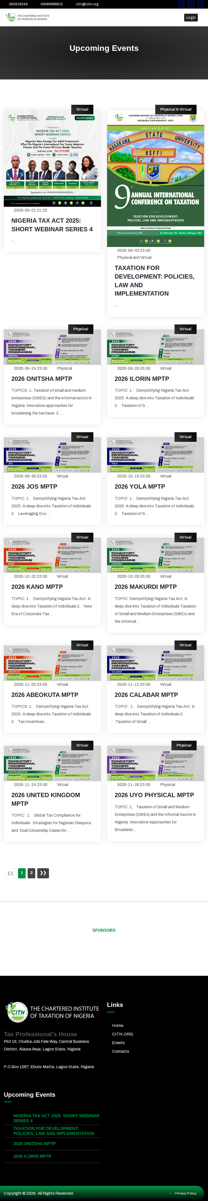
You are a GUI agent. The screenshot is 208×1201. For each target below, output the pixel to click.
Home (117, 1025)
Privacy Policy (186, 1193)
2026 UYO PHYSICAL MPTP (154, 795)
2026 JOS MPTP (34, 486)
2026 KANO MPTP (37, 586)
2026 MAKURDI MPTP (146, 586)
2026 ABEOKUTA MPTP (44, 694)
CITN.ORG (122, 1034)
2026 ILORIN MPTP (142, 378)
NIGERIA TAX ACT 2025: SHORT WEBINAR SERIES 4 (52, 225)
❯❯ (43, 873)
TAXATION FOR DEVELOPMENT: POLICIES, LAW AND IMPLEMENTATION (155, 280)
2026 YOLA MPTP (140, 486)
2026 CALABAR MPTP (146, 694)
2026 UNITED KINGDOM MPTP (45, 799)
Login (191, 17)
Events (118, 1043)
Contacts (120, 1051)
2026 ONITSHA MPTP (41, 378)
